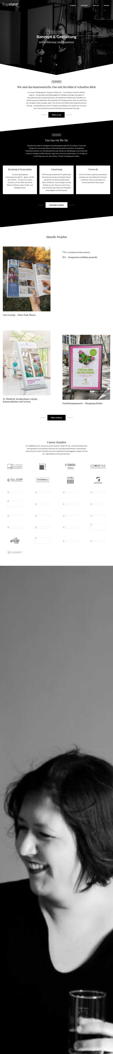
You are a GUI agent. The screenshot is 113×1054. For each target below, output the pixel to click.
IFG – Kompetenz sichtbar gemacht (80, 257)
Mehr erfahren (56, 418)
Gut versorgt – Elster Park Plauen (19, 315)
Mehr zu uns (56, 115)
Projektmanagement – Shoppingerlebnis (82, 403)
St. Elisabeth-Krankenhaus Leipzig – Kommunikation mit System (21, 400)
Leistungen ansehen (56, 205)
